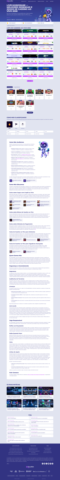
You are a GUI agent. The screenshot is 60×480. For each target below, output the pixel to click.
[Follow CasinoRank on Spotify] (50, 463)
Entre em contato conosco (47, 452)
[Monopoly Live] (49, 94)
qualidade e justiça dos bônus (26, 154)
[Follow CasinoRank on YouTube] (48, 463)
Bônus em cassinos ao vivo (33, 449)
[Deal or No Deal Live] (39, 94)
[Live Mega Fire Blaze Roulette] (30, 94)
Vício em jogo (33, 452)
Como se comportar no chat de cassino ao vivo (15, 452)
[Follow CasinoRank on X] (46, 463)
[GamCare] (21, 471)
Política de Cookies (17, 478)
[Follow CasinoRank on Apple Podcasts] (52, 463)
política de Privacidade (31, 478)
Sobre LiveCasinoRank (47, 448)
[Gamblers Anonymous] (15, 471)
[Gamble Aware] (40, 471)
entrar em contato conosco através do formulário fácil (36, 374)
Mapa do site (44, 478)
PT (7, 463)
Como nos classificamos (47, 451)
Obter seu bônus (14, 63)
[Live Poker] (30, 105)
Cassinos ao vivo (23, 1)
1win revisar (14, 52)
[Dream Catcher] (11, 105)
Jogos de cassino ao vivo (32, 1)
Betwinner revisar (30, 39)
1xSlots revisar (46, 39)
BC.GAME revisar (14, 77)
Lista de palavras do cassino (33, 448)
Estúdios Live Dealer (41, 1)
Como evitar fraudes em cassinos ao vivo (15, 451)
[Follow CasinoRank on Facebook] (42, 463)
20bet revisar (46, 64)
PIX (35, 229)
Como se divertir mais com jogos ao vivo (15, 449)
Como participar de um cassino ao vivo (16, 448)
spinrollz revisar (14, 64)
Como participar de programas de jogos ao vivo (15, 454)
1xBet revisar (30, 77)
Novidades (51, 1)
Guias (47, 1)
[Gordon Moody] (28, 471)
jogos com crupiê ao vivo (20, 158)
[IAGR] (11, 471)
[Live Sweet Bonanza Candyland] (20, 105)
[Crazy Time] (11, 94)
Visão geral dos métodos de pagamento (33, 451)
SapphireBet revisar (14, 39)
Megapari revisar (30, 64)
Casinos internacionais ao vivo (33, 454)
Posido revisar (46, 77)
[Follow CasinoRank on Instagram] (44, 463)
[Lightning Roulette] (20, 94)
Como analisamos (47, 449)
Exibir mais (29, 80)
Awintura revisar (45, 52)
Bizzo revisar (30, 52)
